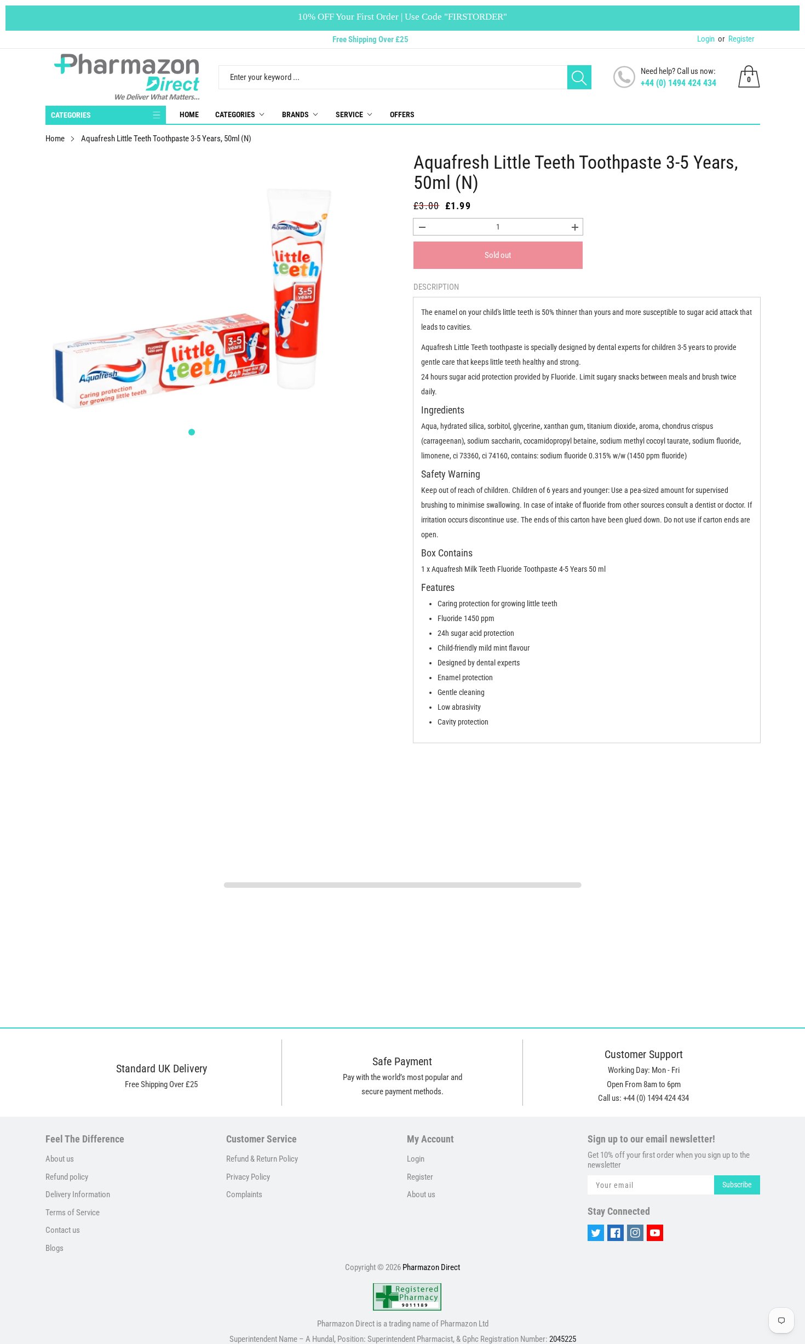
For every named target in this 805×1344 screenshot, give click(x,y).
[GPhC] (407, 1297)
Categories (235, 114)
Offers (402, 114)
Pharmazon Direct (431, 1267)
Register (736, 39)
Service (349, 114)
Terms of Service (72, 1212)
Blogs (54, 1248)
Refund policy (66, 1177)
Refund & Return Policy (262, 1159)
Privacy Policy (248, 1177)
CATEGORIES (71, 115)
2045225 (562, 1339)
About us (59, 1159)
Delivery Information (77, 1194)
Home (189, 114)
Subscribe (737, 1184)
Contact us (62, 1230)
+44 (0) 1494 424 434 (678, 83)
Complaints (244, 1194)
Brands (295, 114)
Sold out (498, 255)
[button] (191, 432)
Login (706, 39)
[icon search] (579, 77)
